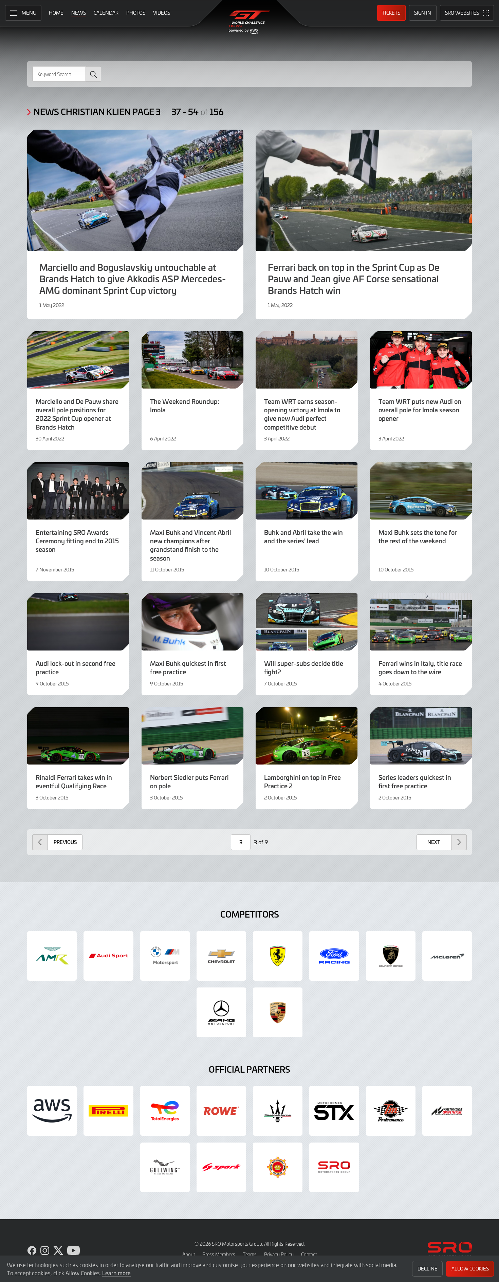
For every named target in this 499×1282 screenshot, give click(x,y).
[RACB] (277, 1167)
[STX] (334, 1110)
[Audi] (108, 956)
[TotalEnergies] (165, 1110)
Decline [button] (428, 1268)
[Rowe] (221, 1110)
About (188, 1254)
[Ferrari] (277, 956)
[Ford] (334, 956)
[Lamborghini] (390, 956)
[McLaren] (447, 956)
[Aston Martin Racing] (52, 956)
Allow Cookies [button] (470, 1268)
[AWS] (52, 1110)
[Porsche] (277, 1012)
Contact (309, 1254)
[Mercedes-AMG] (221, 1012)
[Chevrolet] (221, 956)
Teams (250, 1254)
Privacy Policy (279, 1254)
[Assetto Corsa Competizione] (447, 1110)
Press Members (218, 1254)
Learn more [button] (116, 1273)
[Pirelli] (108, 1110)
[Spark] (221, 1167)
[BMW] (165, 956)
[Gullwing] (165, 1167)
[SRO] (334, 1167)
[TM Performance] (390, 1110)
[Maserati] (277, 1110)
